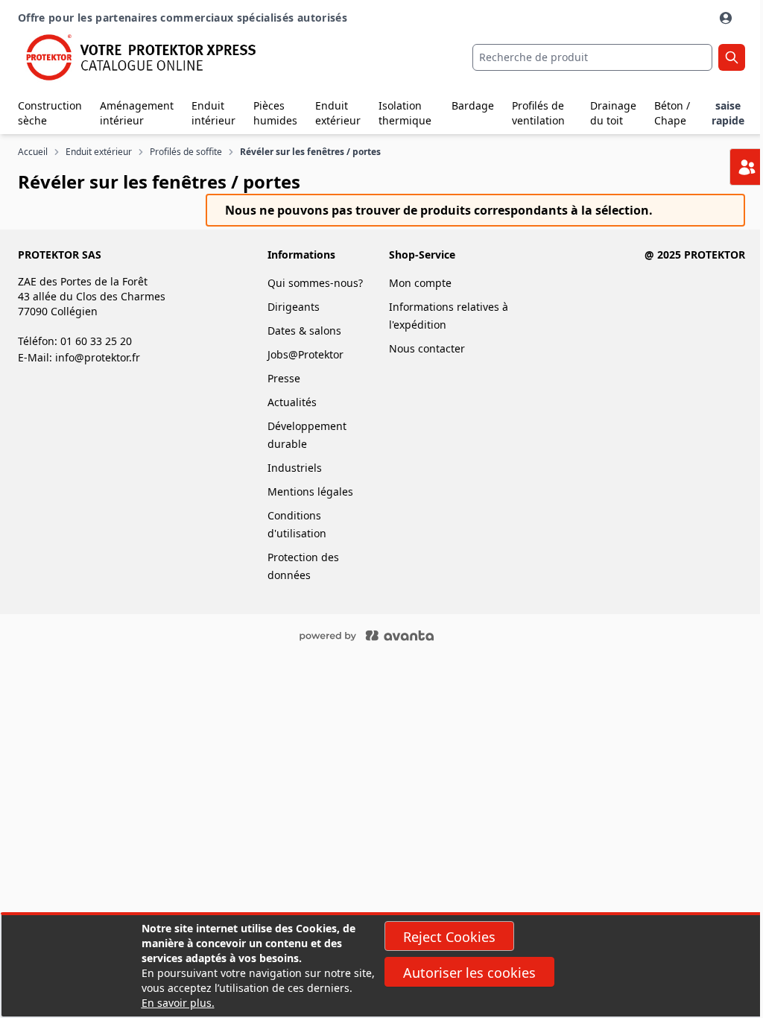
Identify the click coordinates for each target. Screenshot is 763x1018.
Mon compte (420, 283)
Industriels (294, 468)
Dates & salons (304, 330)
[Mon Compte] (727, 17)
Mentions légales (310, 491)
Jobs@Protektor (305, 354)
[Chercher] (731, 57)
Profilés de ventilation (538, 112)
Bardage (473, 105)
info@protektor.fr (97, 357)
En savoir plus (177, 1003)
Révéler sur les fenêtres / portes (310, 152)
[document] (381, 966)
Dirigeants (293, 307)
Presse (283, 378)
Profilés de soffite (186, 152)
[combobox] (592, 57)
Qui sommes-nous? (315, 283)
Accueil (33, 152)
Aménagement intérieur (137, 112)
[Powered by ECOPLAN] (411, 634)
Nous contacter (427, 348)
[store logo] (139, 57)
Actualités (292, 402)
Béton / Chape (672, 112)
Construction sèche (50, 112)
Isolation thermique (405, 112)
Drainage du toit (613, 112)
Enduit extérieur (338, 112)
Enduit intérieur (213, 112)
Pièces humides (275, 112)
